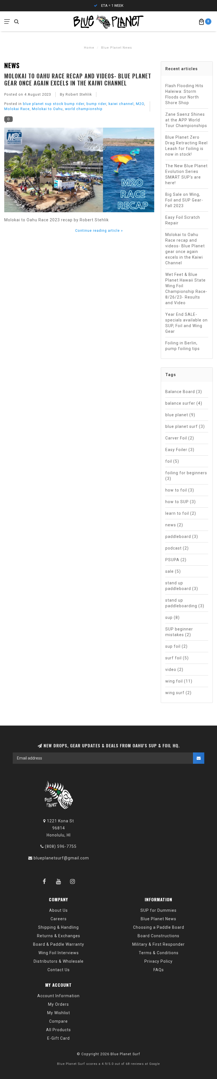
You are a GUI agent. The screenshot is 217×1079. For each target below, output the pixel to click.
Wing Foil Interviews (58, 953)
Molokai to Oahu (47, 109)
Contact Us (58, 970)
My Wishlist (58, 1013)
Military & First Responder (158, 944)
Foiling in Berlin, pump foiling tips (182, 346)
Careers (59, 919)
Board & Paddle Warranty (58, 944)
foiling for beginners (186, 476)
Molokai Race (17, 109)
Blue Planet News (158, 919)
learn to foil (180, 513)
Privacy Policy (158, 961)
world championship (84, 109)
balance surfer (183, 403)
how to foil (179, 490)
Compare (58, 1021)
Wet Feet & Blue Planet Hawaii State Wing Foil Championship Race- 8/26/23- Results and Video (186, 288)
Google (154, 1063)
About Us (58, 910)
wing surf (178, 692)
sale (173, 571)
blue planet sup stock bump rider (53, 104)
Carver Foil (179, 438)
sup (172, 617)
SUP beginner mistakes (179, 632)
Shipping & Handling (58, 927)
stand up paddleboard (181, 586)
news (174, 525)
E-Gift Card (58, 1038)
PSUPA (175, 559)
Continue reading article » (99, 230)
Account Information (58, 996)
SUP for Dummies (158, 910)
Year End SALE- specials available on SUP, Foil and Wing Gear (186, 323)
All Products (58, 1029)
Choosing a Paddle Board (158, 927)
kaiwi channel (121, 104)
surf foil (177, 658)
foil (172, 461)
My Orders (58, 1004)
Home (89, 48)
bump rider (96, 104)
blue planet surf (185, 426)
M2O (140, 104)
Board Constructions (158, 936)
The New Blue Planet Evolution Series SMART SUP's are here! (186, 174)
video (174, 669)
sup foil (176, 646)
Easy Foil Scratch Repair (182, 220)
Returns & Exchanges (58, 936)
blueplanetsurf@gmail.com (61, 858)
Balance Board (183, 391)
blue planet (180, 415)
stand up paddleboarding (184, 603)
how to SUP (180, 501)
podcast (177, 548)
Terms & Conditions (159, 953)
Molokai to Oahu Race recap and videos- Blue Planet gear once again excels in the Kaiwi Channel (77, 79)
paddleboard (181, 536)
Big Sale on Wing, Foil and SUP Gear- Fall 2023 (184, 200)
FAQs (158, 970)
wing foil (178, 681)
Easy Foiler (179, 449)
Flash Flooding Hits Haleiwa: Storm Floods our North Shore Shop (184, 94)
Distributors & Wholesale (59, 961)
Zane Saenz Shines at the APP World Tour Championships (186, 120)
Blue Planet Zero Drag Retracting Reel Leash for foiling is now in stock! (186, 145)
